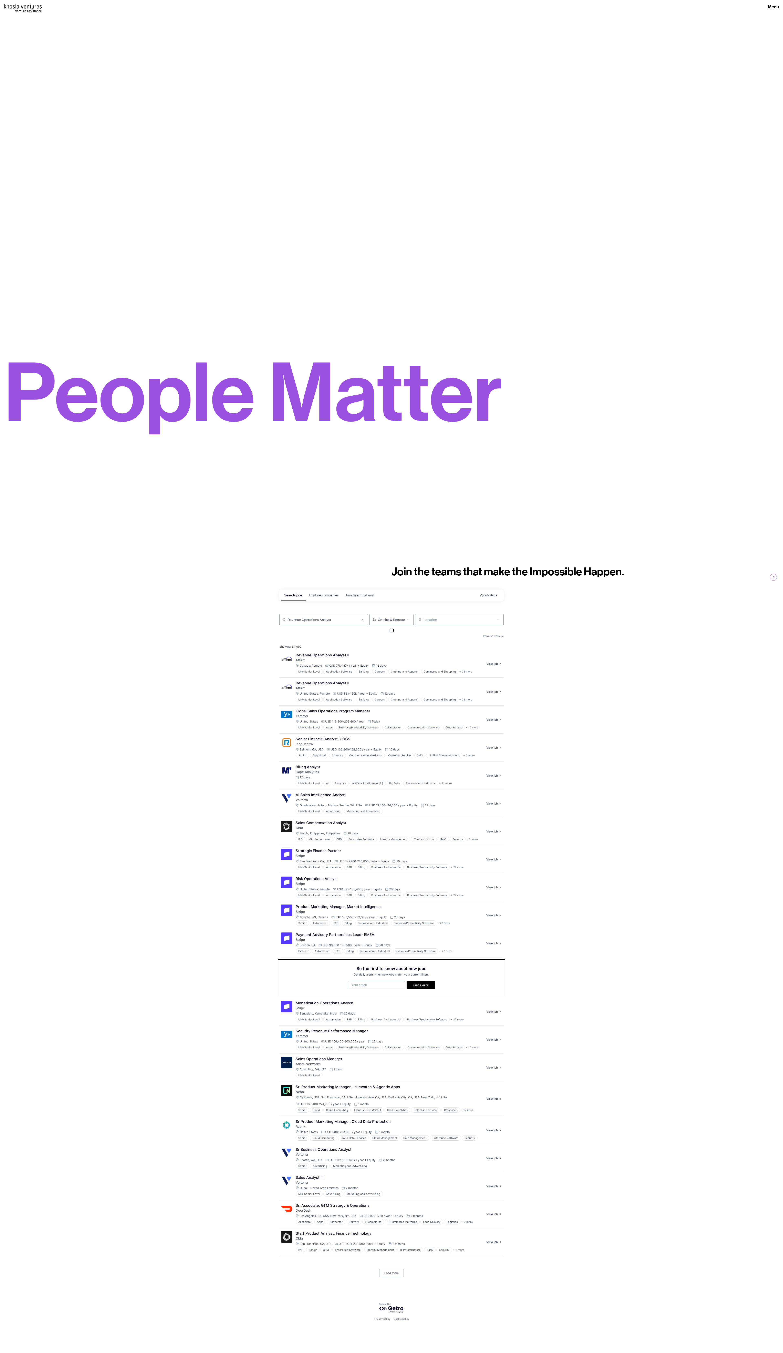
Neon (300, 1092)
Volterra (302, 800)
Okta (299, 828)
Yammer (302, 716)
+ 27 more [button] (457, 867)
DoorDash (303, 1210)
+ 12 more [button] (467, 1110)
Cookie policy (401, 1318)
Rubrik (300, 1126)
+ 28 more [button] (465, 671)
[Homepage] (23, 6)
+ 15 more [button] (472, 727)
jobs (293, 595)
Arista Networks (308, 1064)
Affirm (300, 660)
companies (324, 595)
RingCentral (305, 744)
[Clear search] (362, 619)
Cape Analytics (307, 772)
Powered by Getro (493, 635)
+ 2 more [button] (469, 755)
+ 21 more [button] (445, 783)
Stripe (300, 856)
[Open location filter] (498, 619)
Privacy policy (382, 1318)
